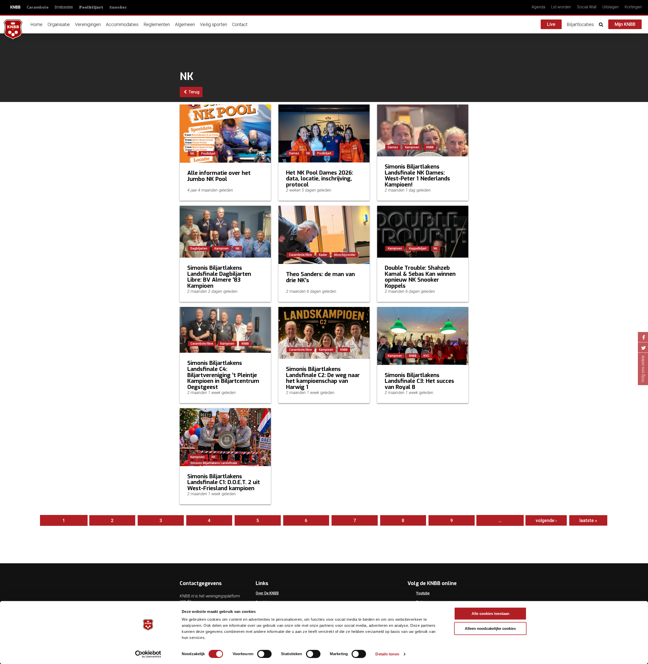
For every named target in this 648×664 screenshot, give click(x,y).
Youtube (423, 593)
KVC (426, 356)
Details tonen (387, 654)
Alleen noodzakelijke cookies (490, 628)
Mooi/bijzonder (344, 255)
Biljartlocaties (580, 24)
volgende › (546, 520)
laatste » (588, 520)
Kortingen (633, 7)
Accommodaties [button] (122, 24)
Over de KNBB (267, 593)
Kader (323, 255)
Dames (294, 153)
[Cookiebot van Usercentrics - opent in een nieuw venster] (148, 654)
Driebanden (64, 7)
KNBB (15, 7)
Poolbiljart (91, 7)
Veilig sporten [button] (213, 24)
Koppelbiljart (418, 248)
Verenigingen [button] (88, 24)
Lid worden (561, 7)
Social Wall (586, 7)
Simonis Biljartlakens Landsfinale (213, 463)
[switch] (264, 654)
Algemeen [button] (185, 24)
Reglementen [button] (157, 24)
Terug (193, 92)
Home (36, 24)
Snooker (118, 7)
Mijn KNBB (625, 24)
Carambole (38, 7)
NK (192, 153)
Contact (240, 24)
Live (551, 24)
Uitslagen (610, 7)
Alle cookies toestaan (490, 613)
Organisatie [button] (59, 24)
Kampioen (412, 147)
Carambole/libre (300, 255)
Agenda (538, 7)
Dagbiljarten (198, 248)
